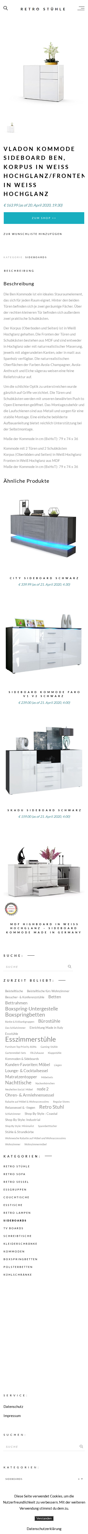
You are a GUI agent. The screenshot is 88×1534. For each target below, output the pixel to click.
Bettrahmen (16, 1002)
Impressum (12, 1415)
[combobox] (44, 1479)
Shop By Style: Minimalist (19, 1125)
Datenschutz (13, 1406)
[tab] (20, 270)
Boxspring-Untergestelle (31, 1008)
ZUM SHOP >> (44, 217)
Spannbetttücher (47, 1125)
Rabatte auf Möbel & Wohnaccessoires (27, 1101)
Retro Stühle (17, 1166)
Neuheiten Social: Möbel (19, 1089)
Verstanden (44, 1518)
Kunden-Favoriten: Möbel (27, 1064)
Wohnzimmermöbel (35, 1144)
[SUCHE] (70, 967)
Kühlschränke (18, 1274)
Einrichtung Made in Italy (46, 1027)
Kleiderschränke (21, 1243)
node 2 (43, 1088)
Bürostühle (49, 1021)
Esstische (13, 1204)
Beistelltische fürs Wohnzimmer (48, 991)
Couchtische (17, 1197)
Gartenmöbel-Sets (15, 1052)
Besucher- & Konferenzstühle (24, 997)
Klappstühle (54, 1052)
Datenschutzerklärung (44, 1528)
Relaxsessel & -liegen (20, 1107)
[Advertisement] (44, 1330)
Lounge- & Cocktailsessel (26, 1070)
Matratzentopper (21, 1076)
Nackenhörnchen (45, 1083)
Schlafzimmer (13, 1113)
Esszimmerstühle (30, 1039)
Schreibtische (18, 1235)
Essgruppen (15, 1189)
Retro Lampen (17, 1212)
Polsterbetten (18, 1266)
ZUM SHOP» (44, 535)
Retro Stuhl (51, 1106)
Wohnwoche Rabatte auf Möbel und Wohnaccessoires (35, 1138)
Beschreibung (19, 270)
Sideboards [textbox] (42, 1478)
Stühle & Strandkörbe (19, 1132)
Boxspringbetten (25, 1014)
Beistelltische (14, 991)
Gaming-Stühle (49, 1046)
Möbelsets (47, 1077)
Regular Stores (61, 1101)
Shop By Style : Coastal (41, 1114)
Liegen (58, 1065)
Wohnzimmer (12, 1144)
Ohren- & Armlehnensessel (29, 1094)
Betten (54, 996)
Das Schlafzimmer (15, 1027)
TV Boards (14, 1228)
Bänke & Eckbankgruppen (19, 1021)
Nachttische (18, 1082)
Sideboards (36, 257)
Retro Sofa (15, 1174)
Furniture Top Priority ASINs (21, 1046)
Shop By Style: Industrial (22, 1120)
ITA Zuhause (37, 1052)
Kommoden (14, 1251)
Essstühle (11, 1034)
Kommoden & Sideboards (22, 1059)
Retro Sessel (16, 1181)
